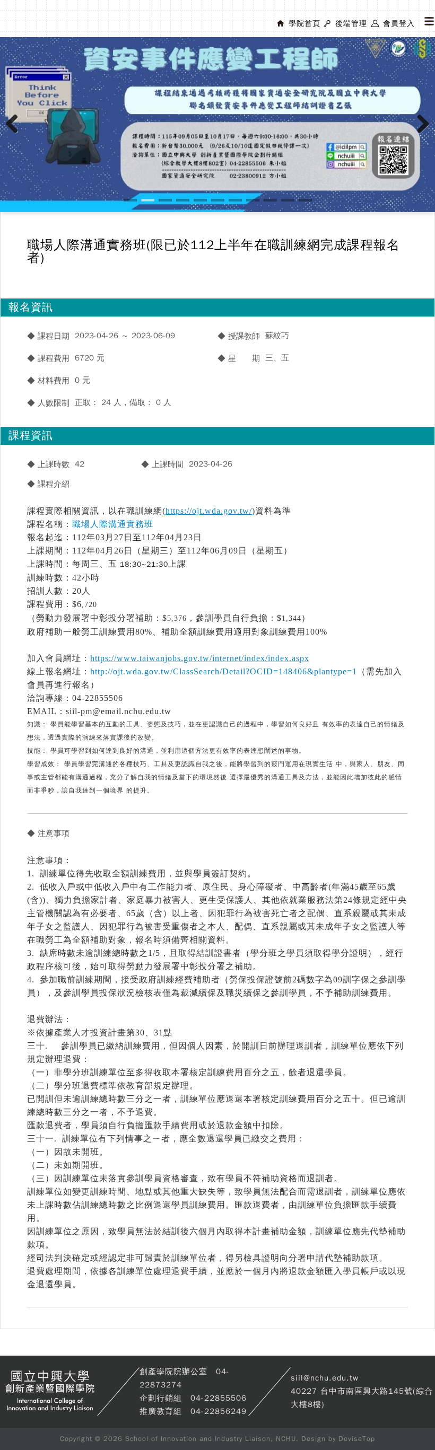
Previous (16, 134)
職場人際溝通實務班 (112, 524)
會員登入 (399, 23)
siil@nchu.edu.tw (325, 1378)
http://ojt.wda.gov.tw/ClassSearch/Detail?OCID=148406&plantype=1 (223, 671)
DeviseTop (356, 1438)
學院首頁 (304, 23)
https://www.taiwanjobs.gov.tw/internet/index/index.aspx (199, 658)
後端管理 (351, 23)
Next (423, 134)
